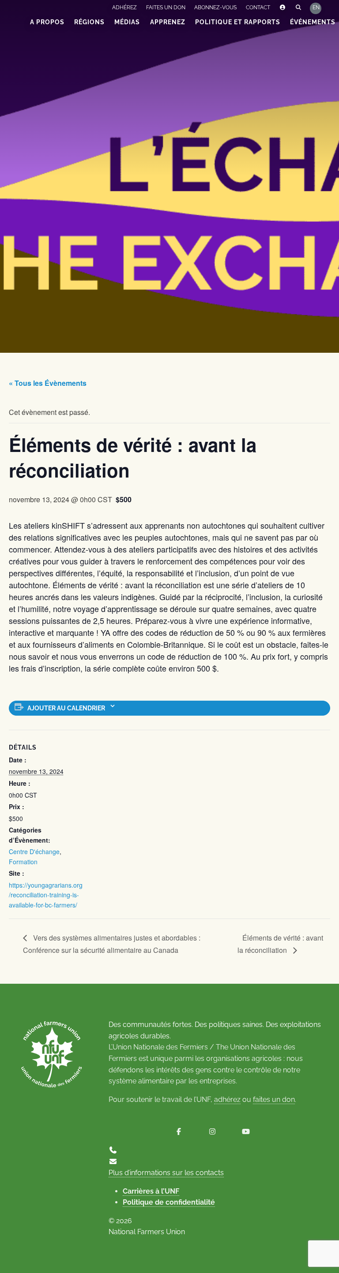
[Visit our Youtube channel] (245, 1131)
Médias (127, 22)
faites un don (274, 1099)
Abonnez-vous (215, 7)
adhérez (227, 1099)
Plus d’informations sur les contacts (166, 1172)
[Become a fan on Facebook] (178, 1131)
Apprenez (167, 22)
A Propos (47, 22)
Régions (89, 22)
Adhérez (124, 7)
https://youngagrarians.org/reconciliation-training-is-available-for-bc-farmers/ (46, 895)
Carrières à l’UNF (151, 1191)
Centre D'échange (34, 851)
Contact (258, 7)
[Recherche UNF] (298, 7)
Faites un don (165, 7)
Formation (23, 861)
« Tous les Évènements (48, 383)
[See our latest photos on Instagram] (212, 1131)
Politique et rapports (237, 22)
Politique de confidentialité (169, 1202)
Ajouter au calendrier (66, 708)
